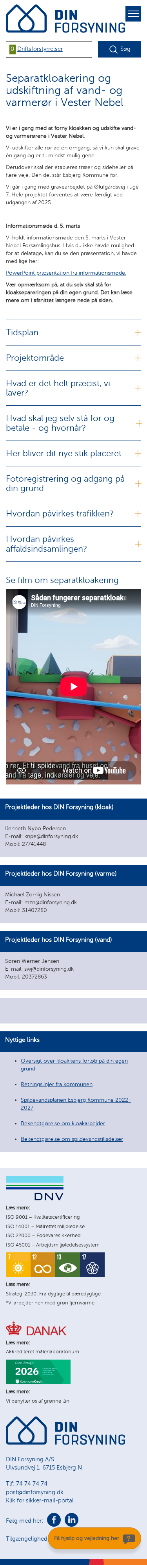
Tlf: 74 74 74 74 (26, 1483)
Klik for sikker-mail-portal (40, 1500)
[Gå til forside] (65, 1443)
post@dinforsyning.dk (35, 1492)
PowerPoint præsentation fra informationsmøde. (66, 273)
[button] (73, 828)
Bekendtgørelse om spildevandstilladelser (72, 1139)
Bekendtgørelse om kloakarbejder (63, 1123)
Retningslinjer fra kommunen (57, 1084)
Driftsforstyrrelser (40, 49)
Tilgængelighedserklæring (40, 1539)
